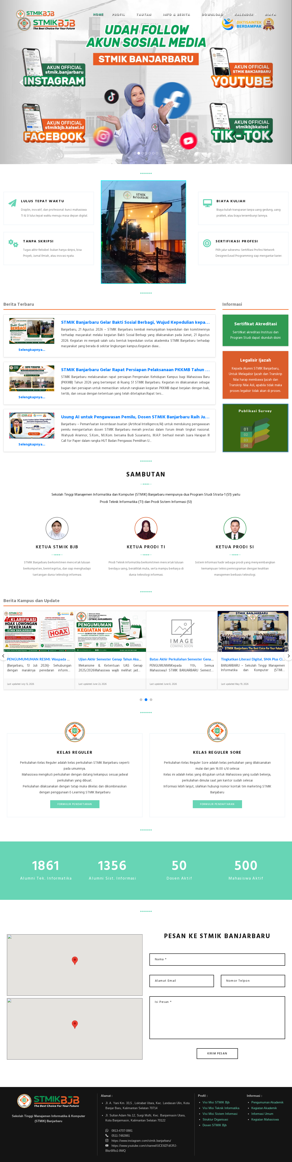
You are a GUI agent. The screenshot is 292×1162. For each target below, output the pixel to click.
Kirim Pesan (217, 1053)
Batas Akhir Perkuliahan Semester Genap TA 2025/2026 (193, 659)
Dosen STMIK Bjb (215, 1125)
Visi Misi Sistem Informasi (220, 1113)
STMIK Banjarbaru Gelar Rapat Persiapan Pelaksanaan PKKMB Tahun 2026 (138, 370)
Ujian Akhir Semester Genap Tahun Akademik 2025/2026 (122, 659)
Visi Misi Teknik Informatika (221, 1108)
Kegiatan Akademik (264, 1108)
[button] (120, 14)
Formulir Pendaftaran (74, 804)
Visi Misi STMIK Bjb (216, 1102)
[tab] (141, 699)
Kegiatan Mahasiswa (265, 1119)
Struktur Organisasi (215, 1119)
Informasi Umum (262, 1113)
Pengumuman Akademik (267, 1102)
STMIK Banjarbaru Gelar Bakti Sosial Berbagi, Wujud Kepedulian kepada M (138, 322)
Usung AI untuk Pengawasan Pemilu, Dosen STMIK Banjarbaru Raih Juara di (139, 417)
